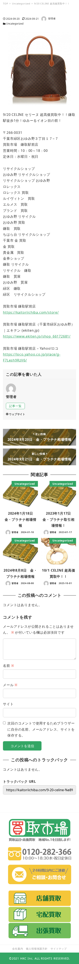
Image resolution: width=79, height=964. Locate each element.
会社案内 (17, 948)
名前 (8, 665)
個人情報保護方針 (36, 948)
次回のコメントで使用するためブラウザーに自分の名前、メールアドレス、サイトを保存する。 (41, 729)
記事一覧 (15, 406)
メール (10, 685)
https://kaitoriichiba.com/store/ (31, 312)
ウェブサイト (17, 414)
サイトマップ (59, 948)
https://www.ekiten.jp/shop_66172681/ (37, 336)
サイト (8, 704)
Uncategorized (14, 23)
